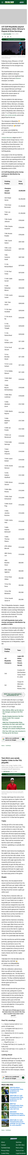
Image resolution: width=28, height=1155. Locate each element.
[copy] (11, 37)
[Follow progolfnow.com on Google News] (23, 739)
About (3, 1142)
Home (2, 745)
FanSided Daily (5, 1148)
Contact (3, 1145)
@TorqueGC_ (5, 128)
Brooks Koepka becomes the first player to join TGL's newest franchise (13, 718)
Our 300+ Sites (20, 1145)
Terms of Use (20, 1150)
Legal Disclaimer (21, 1153)
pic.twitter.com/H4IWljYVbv (9, 130)
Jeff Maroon (6, 771)
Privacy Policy (5, 1150)
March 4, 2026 (15, 965)
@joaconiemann (6, 123)
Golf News (8, 745)
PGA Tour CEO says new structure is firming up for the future (14, 732)
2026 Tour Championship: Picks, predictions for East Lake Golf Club (13, 723)
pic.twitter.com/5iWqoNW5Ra (10, 963)
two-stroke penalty (11, 115)
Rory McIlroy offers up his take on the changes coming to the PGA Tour (13, 711)
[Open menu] (2, 2)
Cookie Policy (5, 1153)
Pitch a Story (19, 1148)
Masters (18, 78)
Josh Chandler (7, 34)
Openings (18, 1142)
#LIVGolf (17, 125)
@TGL (8, 961)
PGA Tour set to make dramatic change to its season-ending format (14, 727)
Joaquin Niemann (6, 137)
